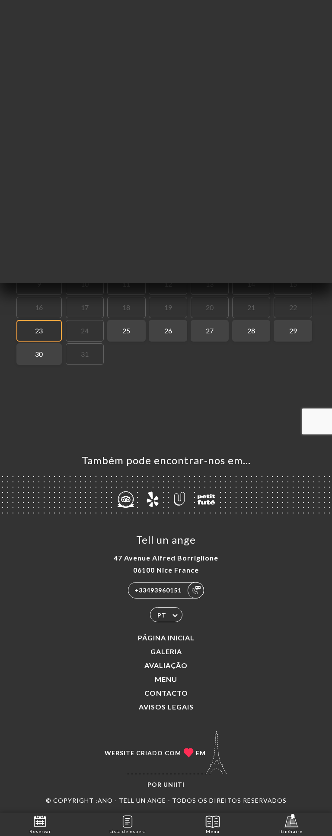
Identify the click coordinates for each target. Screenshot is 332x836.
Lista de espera (127, 831)
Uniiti (174, 784)
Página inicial (166, 637)
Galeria (166, 651)
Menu (166, 679)
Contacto (166, 693)
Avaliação (166, 665)
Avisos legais (166, 707)
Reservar (40, 831)
